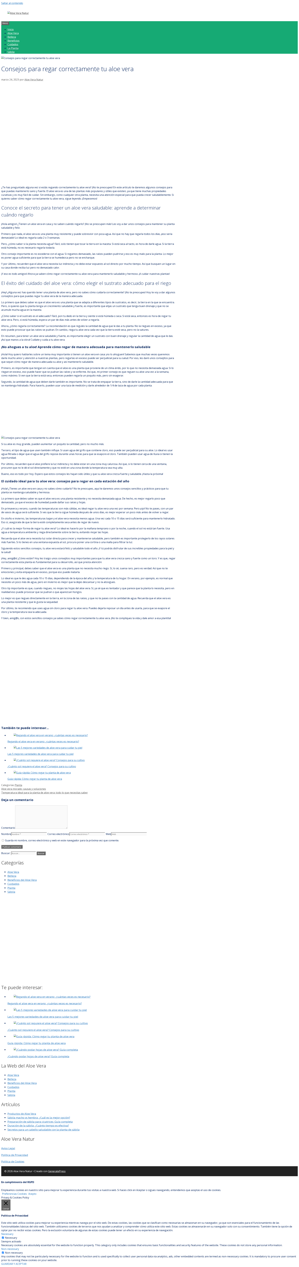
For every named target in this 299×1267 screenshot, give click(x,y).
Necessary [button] (7, 1234)
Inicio (10, 29)
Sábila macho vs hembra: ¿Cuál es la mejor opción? (38, 1117)
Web (108, 834)
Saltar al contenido (12, 3)
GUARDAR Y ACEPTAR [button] (13, 1264)
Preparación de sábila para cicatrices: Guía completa (40, 1121)
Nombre (6, 834)
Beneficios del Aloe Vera (22, 880)
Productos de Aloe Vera (21, 1113)
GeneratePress (57, 1171)
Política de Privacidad (14, 1155)
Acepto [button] (32, 1194)
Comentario (8, 828)
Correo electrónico (58, 834)
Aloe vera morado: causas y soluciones (23, 789)
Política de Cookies (12, 1161)
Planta (18, 785)
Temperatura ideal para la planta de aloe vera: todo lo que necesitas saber (44, 792)
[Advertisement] (88, 105)
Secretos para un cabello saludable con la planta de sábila (43, 1129)
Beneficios (13, 40)
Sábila (10, 52)
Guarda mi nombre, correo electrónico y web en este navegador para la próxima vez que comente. (62, 840)
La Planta (12, 48)
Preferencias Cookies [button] (14, 1194)
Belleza (11, 37)
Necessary (11, 1237)
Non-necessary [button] (10, 1249)
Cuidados (12, 44)
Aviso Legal (8, 1148)
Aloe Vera (13, 33)
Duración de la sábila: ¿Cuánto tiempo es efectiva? (38, 1125)
